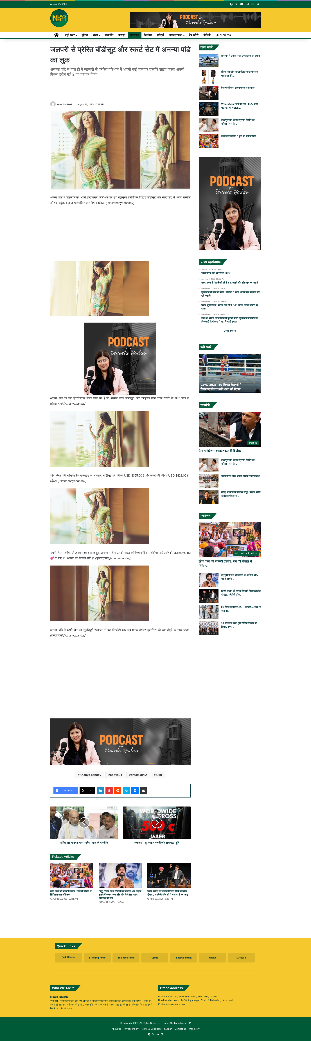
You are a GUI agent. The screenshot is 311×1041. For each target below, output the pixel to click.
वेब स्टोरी (194, 35)
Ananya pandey (90, 774)
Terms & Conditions (151, 1028)
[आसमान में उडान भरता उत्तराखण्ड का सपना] (208, 61)
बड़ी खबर (70, 35)
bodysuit (116, 774)
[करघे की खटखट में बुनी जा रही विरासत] (208, 141)
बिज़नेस (148, 35)
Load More (230, 330)
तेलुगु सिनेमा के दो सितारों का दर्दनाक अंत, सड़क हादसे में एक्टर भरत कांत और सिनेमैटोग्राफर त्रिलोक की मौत (120, 894)
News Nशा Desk (65, 104)
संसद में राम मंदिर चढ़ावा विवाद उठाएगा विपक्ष (240, 476)
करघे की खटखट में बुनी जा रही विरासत (238, 136)
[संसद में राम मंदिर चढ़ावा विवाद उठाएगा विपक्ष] (208, 481)
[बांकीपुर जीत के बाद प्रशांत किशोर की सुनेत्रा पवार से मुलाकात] (208, 125)
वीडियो (207, 35)
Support (168, 1028)
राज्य (95, 35)
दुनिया (85, 35)
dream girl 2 (139, 774)
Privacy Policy (131, 1028)
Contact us (180, 1028)
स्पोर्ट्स (160, 35)
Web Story (194, 1028)
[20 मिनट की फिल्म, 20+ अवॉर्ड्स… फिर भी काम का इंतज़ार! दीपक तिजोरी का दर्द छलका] (208, 612)
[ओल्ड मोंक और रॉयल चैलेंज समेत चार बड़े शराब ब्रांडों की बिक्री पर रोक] (208, 77)
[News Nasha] (59, 18)
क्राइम (121, 35)
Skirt (159, 774)
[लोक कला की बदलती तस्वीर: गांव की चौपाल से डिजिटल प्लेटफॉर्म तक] (71, 875)
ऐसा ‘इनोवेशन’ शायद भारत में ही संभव (237, 87)
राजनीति (109, 35)
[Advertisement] (120, 88)
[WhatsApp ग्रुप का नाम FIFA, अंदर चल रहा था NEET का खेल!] (208, 109)
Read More (66, 1008)
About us (116, 1028)
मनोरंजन (134, 35)
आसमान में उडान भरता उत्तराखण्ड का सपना (240, 55)
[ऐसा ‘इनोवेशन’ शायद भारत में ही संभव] (208, 93)
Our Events (223, 35)
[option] (230, 373)
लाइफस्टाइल (175, 35)
